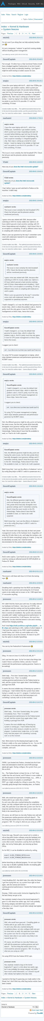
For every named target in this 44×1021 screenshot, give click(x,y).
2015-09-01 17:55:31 (36, 118)
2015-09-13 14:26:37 (36, 671)
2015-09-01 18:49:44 (36, 254)
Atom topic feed (37, 1010)
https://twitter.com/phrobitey (21, 76)
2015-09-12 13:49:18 (36, 599)
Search (13, 15)
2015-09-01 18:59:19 (36, 374)
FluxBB (40, 1013)
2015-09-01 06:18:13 (36, 81)
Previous (10, 33)
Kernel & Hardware (19, 26)
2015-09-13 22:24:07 (36, 875)
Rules (8, 15)
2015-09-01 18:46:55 (36, 200)
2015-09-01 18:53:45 (36, 322)
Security (31, 4)
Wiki (19, 4)
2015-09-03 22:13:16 (36, 552)
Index (3, 15)
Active (30, 19)
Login (26, 15)
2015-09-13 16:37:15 (36, 702)
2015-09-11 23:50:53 (36, 583)
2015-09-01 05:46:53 (36, 59)
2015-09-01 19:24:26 (36, 486)
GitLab (24, 4)
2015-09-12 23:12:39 (36, 651)
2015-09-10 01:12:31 (36, 571)
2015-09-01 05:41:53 (36, 37)
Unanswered (38, 19)
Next (33, 33)
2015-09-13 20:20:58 (36, 830)
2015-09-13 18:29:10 (36, 793)
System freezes (11, 29)
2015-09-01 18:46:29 (36, 171)
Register (20, 15)
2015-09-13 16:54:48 (36, 758)
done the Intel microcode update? (26, 167)
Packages (12, 4)
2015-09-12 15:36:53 (36, 642)
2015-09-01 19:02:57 (36, 443)
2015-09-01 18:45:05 (36, 162)
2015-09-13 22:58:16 (36, 913)
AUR (38, 4)
